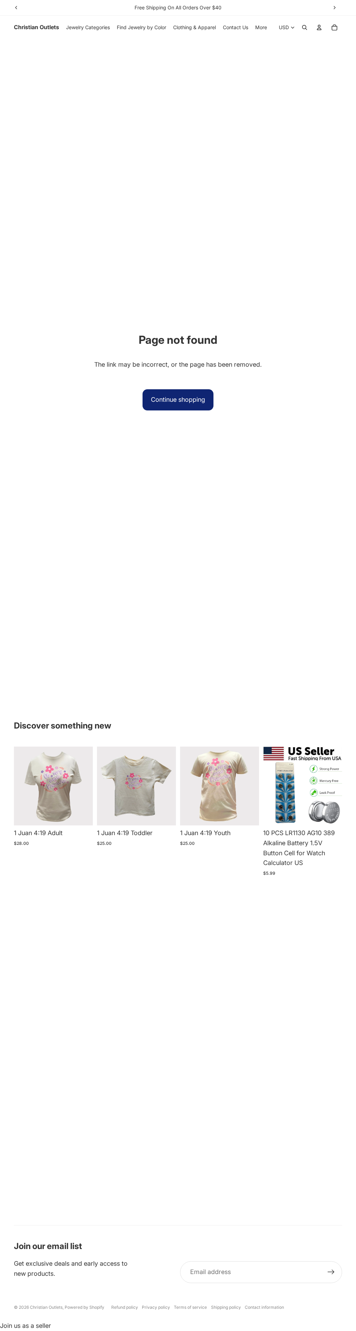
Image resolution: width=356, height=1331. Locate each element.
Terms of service (190, 1307)
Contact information (264, 1307)
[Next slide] (334, 7)
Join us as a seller (25, 1325)
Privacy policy (156, 1307)
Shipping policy (226, 1307)
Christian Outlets (46, 1307)
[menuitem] (261, 27)
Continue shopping (178, 399)
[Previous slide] (16, 7)
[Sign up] (331, 1272)
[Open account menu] (319, 27)
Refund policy (124, 1307)
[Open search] (304, 27)
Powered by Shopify (84, 1307)
